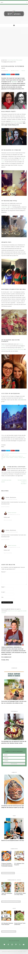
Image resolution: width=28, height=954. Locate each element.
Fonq (11, 207)
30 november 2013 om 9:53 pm (11, 499)
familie (10, 456)
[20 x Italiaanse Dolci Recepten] (20, 856)
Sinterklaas (16, 457)
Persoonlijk (7, 454)
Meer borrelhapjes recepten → (11, 901)
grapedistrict (20, 456)
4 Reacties (23, 70)
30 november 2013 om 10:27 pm (14, 514)
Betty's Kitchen (14, 13)
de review (21, 399)
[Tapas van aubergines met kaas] (6, 891)
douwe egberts (6, 456)
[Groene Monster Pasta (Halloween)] (20, 916)
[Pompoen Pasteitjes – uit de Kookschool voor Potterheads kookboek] (7, 856)
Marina (21, 160)
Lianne (3, 161)
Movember (14, 81)
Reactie (3, 571)
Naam (3, 587)
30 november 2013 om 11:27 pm (14, 547)
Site (2, 597)
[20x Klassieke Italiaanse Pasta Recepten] (7, 916)
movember (7, 457)
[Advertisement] (14, 42)
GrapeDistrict (4, 207)
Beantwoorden (5, 506)
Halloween (3, 457)
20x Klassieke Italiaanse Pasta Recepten (7, 924)
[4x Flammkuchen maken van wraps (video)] (19, 891)
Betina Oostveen (12, 512)
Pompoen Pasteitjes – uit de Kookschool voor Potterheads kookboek (6, 865)
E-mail (3, 592)
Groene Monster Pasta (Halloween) (19, 924)
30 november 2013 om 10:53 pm (12, 532)
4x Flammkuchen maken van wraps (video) (20, 894)
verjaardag (20, 457)
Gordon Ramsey (15, 456)
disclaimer (20, 951)
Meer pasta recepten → (9, 931)
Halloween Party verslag (17, 121)
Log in (24, 951)
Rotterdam (12, 457)
